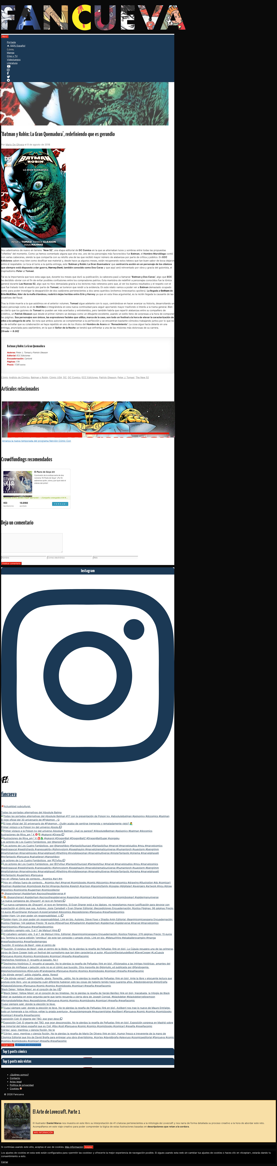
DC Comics (74, 377)
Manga (10, 52)
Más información (74, 1146)
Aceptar (88, 1147)
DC (65, 377)
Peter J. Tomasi (126, 377)
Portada (11, 42)
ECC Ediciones (90, 377)
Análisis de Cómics (19, 377)
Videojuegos (13, 59)
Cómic (10, 49)
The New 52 (142, 377)
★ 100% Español (16, 45)
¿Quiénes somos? (19, 1074)
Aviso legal (16, 1081)
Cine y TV (12, 56)
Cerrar (4, 1162)
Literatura (12, 63)
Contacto (15, 1078)
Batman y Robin (39, 377)
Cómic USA (55, 377)
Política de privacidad (22, 1085)
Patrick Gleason (107, 377)
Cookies (14, 1088)
